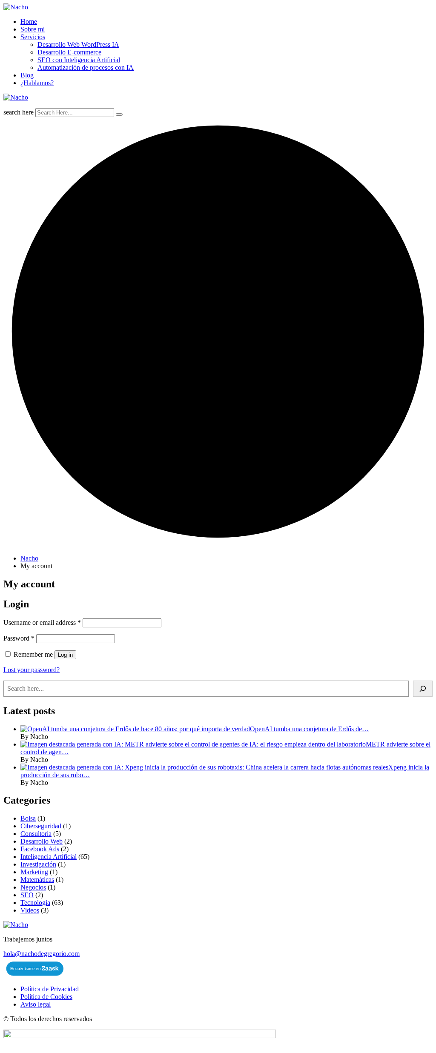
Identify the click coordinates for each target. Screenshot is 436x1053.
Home (28, 21)
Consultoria (36, 833)
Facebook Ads (39, 849)
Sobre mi (32, 29)
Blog (27, 75)
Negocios (33, 887)
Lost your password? (31, 669)
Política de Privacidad (49, 989)
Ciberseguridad (40, 826)
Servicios (32, 36)
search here (18, 112)
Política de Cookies (46, 996)
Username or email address (42, 622)
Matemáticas (37, 879)
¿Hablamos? (37, 82)
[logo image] (15, 97)
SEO (27, 894)
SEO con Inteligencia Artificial (78, 59)
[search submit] (119, 114)
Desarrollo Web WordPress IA (78, 44)
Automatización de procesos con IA (85, 67)
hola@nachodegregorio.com (41, 953)
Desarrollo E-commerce (69, 52)
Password (18, 638)
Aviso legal (35, 1004)
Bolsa (28, 818)
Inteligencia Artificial (48, 856)
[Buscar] (423, 689)
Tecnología (35, 902)
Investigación (38, 864)
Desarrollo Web (41, 841)
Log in (65, 655)
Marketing (34, 872)
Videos (29, 910)
